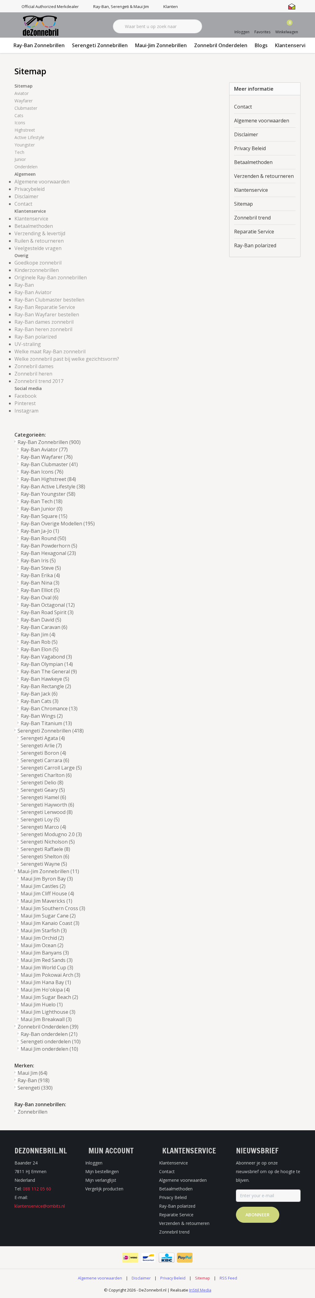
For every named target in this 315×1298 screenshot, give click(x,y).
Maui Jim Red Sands (47, 960)
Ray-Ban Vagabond (46, 656)
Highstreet (24, 130)
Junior (20, 159)
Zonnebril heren (33, 373)
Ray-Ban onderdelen (49, 1034)
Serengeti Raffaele (45, 849)
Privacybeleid (29, 189)
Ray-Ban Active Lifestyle (53, 486)
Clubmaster (25, 108)
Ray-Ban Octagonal (48, 605)
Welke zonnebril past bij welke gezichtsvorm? (66, 358)
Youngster (24, 145)
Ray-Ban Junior (41, 508)
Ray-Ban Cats (39, 701)
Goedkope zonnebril (38, 262)
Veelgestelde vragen (38, 248)
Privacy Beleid (250, 148)
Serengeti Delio (42, 782)
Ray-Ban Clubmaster (49, 464)
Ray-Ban (24, 284)
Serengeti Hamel (43, 797)
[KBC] (166, 1258)
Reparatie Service (254, 231)
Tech (19, 152)
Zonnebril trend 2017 (38, 381)
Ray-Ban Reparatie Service (44, 307)
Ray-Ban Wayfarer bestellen (46, 314)
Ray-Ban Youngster (48, 494)
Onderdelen (26, 167)
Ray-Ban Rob (39, 642)
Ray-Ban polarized (35, 336)
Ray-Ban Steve (41, 568)
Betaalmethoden (33, 226)
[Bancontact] (148, 1258)
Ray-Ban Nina (40, 582)
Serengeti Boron (43, 753)
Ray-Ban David (41, 619)
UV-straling (27, 344)
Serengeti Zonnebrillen (100, 45)
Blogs (261, 45)
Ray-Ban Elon (39, 649)
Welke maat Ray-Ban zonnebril (50, 351)
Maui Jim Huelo (42, 1004)
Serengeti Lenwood (47, 812)
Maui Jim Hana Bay (46, 982)
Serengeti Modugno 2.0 (51, 834)
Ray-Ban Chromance (49, 708)
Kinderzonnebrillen (36, 270)
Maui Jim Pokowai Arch (50, 974)
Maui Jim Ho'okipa (45, 989)
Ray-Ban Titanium (46, 723)
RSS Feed (228, 1278)
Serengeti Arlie (41, 745)
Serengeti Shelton (45, 856)
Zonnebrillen (32, 1111)
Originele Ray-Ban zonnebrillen (50, 277)
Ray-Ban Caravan (44, 627)
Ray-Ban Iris (38, 560)
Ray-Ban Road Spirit (47, 612)
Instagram (26, 410)
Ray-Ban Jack (39, 693)
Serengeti (35, 1087)
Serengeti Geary (43, 790)
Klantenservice (293, 45)
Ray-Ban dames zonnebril (44, 321)
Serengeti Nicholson (48, 841)
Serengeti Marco (43, 827)
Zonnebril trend (252, 217)
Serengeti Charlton (46, 775)
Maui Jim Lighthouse (48, 1011)
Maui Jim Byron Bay (47, 878)
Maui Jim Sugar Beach (49, 997)
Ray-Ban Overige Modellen (58, 523)
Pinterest (25, 403)
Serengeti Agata (43, 738)
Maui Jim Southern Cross (53, 908)
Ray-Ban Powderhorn (49, 545)
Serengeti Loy (40, 819)
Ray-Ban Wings (42, 716)
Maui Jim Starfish (44, 930)
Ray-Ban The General (49, 671)
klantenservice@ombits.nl (39, 1206)
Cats (18, 115)
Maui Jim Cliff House (47, 893)
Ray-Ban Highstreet (48, 479)
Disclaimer (26, 196)
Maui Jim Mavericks (46, 901)
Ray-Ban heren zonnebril (43, 329)
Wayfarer (23, 101)
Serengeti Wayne (44, 864)
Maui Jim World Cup (47, 967)
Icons (19, 122)
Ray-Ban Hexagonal (48, 553)
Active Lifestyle (29, 137)
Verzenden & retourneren (264, 176)
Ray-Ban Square (44, 516)
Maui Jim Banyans (45, 952)
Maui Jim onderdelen (49, 1048)
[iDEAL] (130, 1258)
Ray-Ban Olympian (47, 664)
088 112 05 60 (37, 1189)
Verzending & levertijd (39, 233)
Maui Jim (32, 1073)
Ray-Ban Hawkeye (45, 679)
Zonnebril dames (34, 366)
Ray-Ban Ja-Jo (40, 531)
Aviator (21, 93)
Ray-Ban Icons (42, 471)
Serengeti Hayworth (47, 804)
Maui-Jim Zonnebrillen (161, 45)
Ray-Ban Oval (39, 597)
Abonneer (257, 1215)
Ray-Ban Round (43, 538)
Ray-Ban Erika (40, 575)
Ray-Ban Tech (41, 501)
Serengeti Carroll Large (51, 767)
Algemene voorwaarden (42, 181)
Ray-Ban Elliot (40, 590)
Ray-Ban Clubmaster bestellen (49, 299)
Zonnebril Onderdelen (220, 45)
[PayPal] (185, 1258)
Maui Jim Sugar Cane (48, 915)
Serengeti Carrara (45, 760)
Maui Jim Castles (43, 886)
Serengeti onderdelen (51, 1041)
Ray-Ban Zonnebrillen (39, 45)
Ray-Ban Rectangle (46, 686)
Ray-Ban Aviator (33, 292)
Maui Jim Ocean (42, 945)
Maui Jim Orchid (42, 937)
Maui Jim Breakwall (46, 1019)
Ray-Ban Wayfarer (47, 457)
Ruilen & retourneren (39, 240)
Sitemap (243, 203)
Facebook (25, 395)
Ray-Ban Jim (38, 634)
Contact (23, 203)
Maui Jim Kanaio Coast (50, 923)
